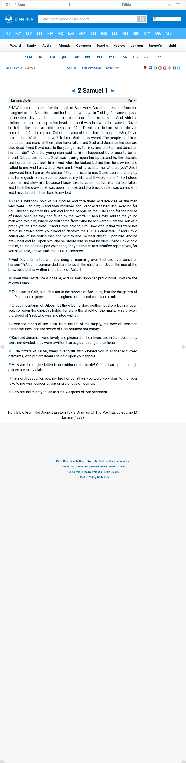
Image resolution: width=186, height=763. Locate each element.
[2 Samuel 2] (180, 357)
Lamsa (18, 67)
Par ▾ (132, 100)
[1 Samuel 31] (5, 357)
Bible (8, 67)
